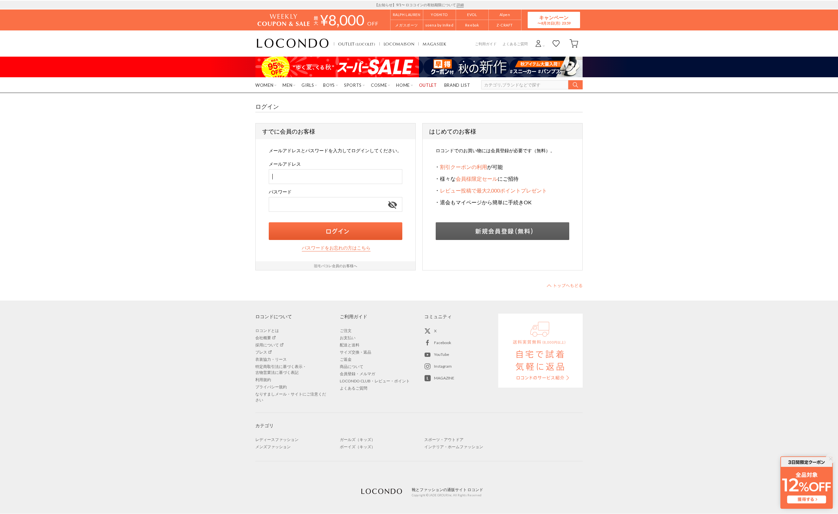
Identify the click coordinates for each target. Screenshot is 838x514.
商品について (351, 366)
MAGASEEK (434, 44)
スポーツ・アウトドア (444, 439)
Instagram (443, 366)
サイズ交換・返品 (355, 352)
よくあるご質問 (515, 44)
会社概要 (263, 337)
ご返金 (346, 359)
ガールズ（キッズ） (357, 439)
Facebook (442, 342)
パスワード (280, 191)
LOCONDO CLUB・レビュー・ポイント (375, 380)
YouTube (441, 354)
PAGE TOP (565, 285)
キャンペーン (554, 19)
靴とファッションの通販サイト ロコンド (293, 43)
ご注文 (346, 330)
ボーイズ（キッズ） (357, 446)
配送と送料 (349, 344)
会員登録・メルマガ (357, 373)
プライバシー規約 (271, 386)
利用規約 (263, 379)
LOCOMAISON (399, 44)
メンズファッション (273, 446)
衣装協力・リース (271, 359)
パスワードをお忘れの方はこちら (336, 247)
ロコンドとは (267, 330)
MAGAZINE (444, 378)
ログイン (335, 231)
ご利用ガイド (486, 44)
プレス (261, 352)
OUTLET (356, 44)
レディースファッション (277, 439)
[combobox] (335, 176)
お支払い (347, 337)
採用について (267, 344)
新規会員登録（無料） (502, 231)
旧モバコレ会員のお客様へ (335, 266)
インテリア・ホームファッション (453, 446)
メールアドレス (285, 164)
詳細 (460, 5)
